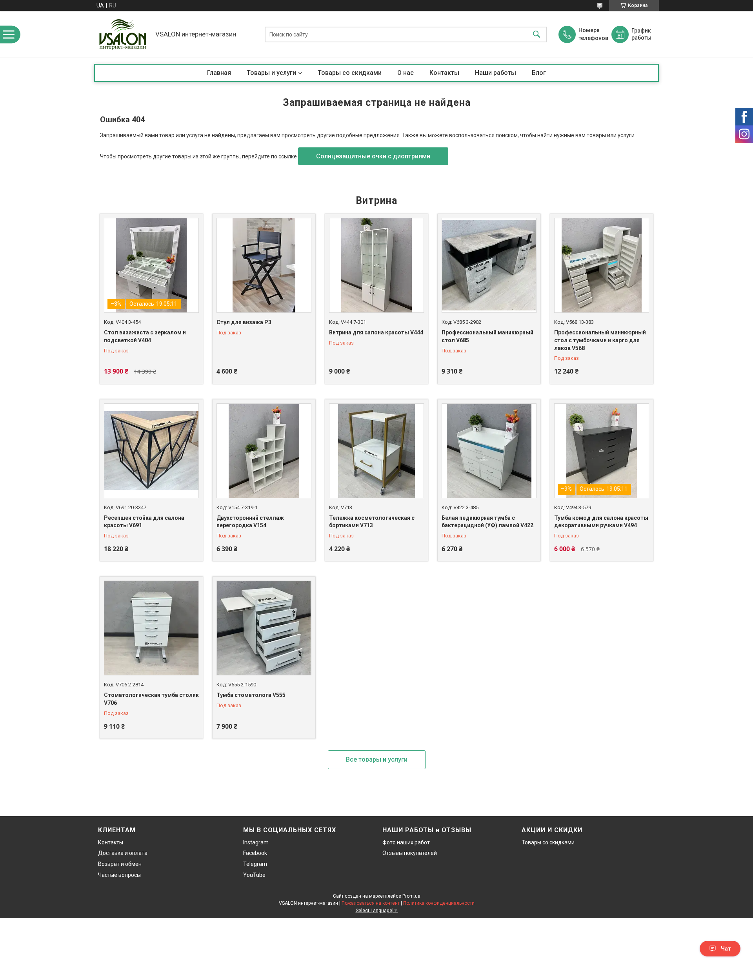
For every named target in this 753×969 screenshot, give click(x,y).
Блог (539, 72)
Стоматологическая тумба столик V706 (151, 699)
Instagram (256, 842)
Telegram (255, 864)
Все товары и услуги (376, 759)
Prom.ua (411, 896)
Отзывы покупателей (409, 853)
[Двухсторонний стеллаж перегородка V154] (263, 450)
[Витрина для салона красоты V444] (376, 265)
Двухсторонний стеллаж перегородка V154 (250, 522)
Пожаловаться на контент (371, 903)
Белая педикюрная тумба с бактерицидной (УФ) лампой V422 (487, 522)
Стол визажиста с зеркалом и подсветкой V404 (145, 336)
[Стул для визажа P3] (263, 265)
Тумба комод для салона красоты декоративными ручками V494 (601, 522)
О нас (405, 72)
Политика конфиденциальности (439, 903)
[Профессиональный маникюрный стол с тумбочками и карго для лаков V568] (601, 265)
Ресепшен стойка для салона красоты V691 (144, 522)
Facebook (255, 853)
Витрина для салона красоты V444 (376, 332)
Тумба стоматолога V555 (251, 695)
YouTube (254, 875)
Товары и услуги (271, 72)
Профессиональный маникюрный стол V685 (487, 336)
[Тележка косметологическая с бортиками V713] (376, 450)
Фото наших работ (406, 842)
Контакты (444, 72)
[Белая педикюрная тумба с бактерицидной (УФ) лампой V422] (489, 450)
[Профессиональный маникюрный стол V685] (489, 265)
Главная (219, 72)
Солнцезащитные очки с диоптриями (373, 156)
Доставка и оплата (122, 853)
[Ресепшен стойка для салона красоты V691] (151, 450)
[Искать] (536, 34)
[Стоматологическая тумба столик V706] (151, 628)
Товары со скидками (350, 72)
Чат (726, 948)
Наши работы (495, 72)
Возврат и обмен (120, 864)
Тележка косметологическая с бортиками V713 (372, 522)
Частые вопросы (119, 875)
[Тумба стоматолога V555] (263, 628)
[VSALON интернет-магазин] (122, 34)
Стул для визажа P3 (243, 322)
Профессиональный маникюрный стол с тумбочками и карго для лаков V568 (600, 340)
